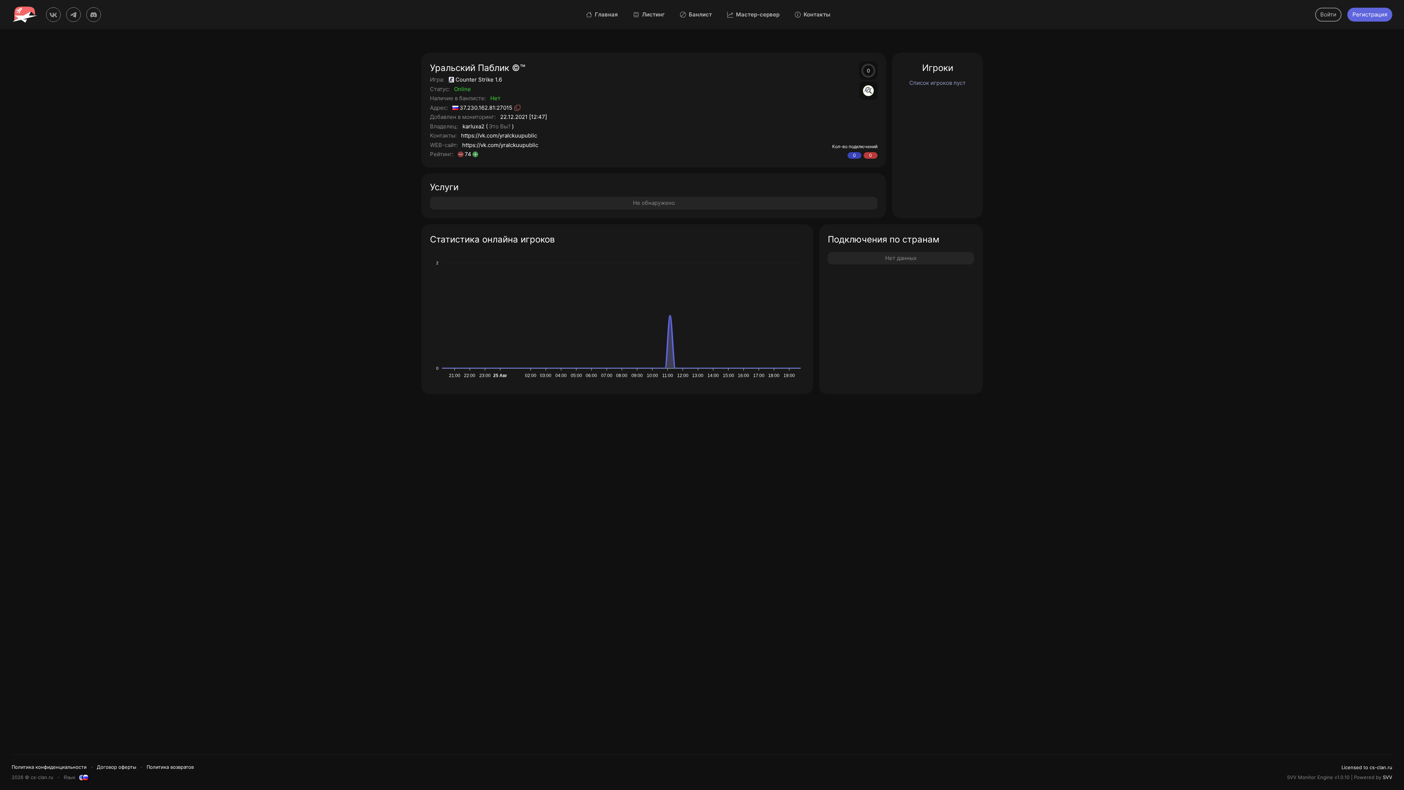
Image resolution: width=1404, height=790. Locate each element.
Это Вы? (500, 126)
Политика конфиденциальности (49, 767)
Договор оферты (116, 767)
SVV (1387, 777)
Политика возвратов (170, 767)
